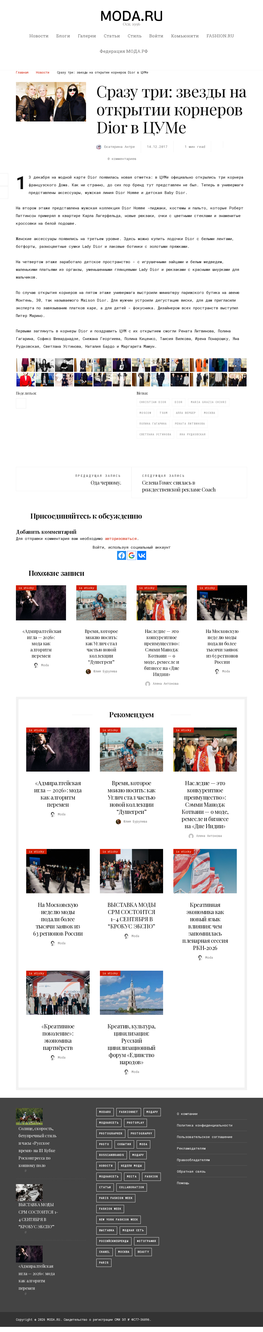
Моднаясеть (109, 1176)
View (38, 603)
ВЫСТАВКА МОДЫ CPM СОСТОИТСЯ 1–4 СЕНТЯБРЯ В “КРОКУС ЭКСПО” (131, 915)
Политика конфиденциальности (204, 1125)
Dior (179, 402)
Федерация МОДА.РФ (124, 51)
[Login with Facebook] (121, 555)
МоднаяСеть (109, 1122)
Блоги (63, 36)
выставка (106, 1230)
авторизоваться (121, 538)
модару (152, 1112)
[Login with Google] (131, 555)
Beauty (143, 1252)
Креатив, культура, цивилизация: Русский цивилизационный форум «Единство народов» (131, 1044)
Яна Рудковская (193, 434)
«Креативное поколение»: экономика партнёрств (57, 1036)
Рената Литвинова (190, 423)
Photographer (111, 1133)
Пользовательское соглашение (204, 1136)
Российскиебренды (114, 1241)
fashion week (110, 1209)
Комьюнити (185, 36)
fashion (151, 1176)
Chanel (104, 1252)
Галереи (87, 36)
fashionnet (128, 1112)
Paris (104, 1262)
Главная (22, 72)
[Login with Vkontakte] (141, 555)
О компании (187, 1113)
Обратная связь (191, 1171)
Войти (156, 36)
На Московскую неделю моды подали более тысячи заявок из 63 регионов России (222, 646)
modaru (105, 1112)
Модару (138, 1155)
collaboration (131, 1187)
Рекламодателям (191, 1148)
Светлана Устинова (155, 434)
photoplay (135, 1122)
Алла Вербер (186, 413)
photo (104, 1144)
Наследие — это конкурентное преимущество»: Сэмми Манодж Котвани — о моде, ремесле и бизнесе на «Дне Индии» (162, 652)
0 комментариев (122, 158)
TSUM (163, 413)
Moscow (145, 413)
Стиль (135, 36)
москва (209, 413)
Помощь (183, 1183)
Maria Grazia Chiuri (209, 402)
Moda (143, 1144)
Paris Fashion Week (116, 1198)
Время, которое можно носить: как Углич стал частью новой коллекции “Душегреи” (101, 646)
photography (141, 1133)
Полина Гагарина (153, 423)
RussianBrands (111, 1155)
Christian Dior (152, 402)
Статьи (112, 36)
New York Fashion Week (118, 1219)
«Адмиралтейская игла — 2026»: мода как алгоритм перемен (41, 643)
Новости (39, 36)
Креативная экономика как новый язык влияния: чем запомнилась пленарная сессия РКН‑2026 (205, 926)
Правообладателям (193, 1159)
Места (132, 1176)
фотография (146, 1241)
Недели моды (131, 1165)
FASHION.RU (220, 36)
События (124, 1144)
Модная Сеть (133, 1230)
